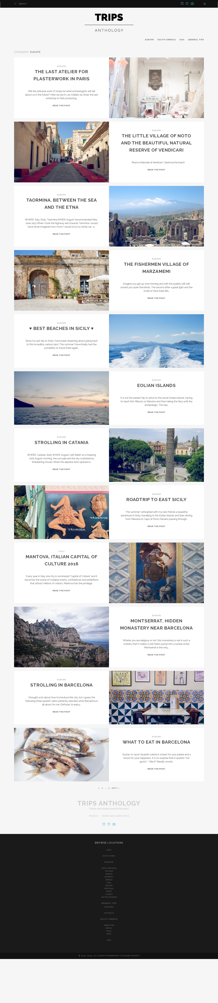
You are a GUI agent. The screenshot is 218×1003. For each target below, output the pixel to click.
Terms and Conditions (115, 816)
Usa (109, 940)
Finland (109, 871)
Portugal (109, 888)
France (109, 874)
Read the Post (61, 105)
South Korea (109, 856)
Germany (109, 877)
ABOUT (23, 4)
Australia (109, 913)
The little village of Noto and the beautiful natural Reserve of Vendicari (156, 143)
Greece (108, 880)
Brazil (109, 928)
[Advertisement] (109, 981)
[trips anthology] (109, 34)
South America (166, 40)
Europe (149, 40)
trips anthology (109, 803)
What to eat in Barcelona (156, 742)
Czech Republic (109, 868)
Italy (61, 551)
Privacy (93, 816)
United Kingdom (109, 897)
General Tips (196, 40)
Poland (109, 885)
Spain (109, 891)
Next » (116, 788)
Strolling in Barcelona (61, 685)
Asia (181, 40)
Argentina (109, 925)
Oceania (109, 907)
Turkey (109, 894)
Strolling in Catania (62, 442)
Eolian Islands (156, 385)
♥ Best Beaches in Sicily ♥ (61, 328)
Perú (108, 934)
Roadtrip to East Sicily (156, 499)
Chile (109, 931)
